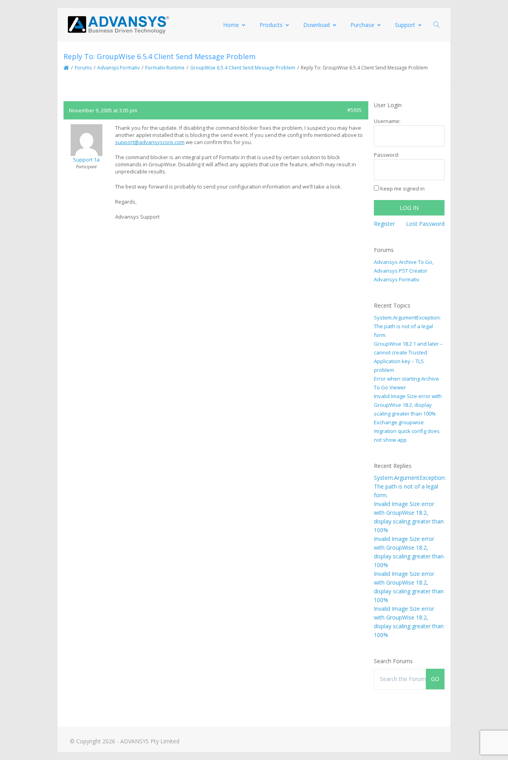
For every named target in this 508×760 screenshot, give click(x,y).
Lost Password (425, 223)
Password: (386, 154)
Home (231, 25)
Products (271, 25)
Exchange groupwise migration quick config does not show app (407, 431)
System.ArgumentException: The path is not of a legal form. (407, 326)
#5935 (354, 110)
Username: (387, 121)
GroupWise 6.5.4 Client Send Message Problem (242, 67)
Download (316, 25)
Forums (83, 67)
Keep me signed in (402, 188)
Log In (409, 208)
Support (405, 25)
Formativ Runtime (165, 67)
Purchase (362, 25)
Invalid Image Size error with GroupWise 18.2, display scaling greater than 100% (408, 405)
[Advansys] (118, 25)
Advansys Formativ (118, 67)
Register (384, 223)
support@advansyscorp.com (150, 142)
